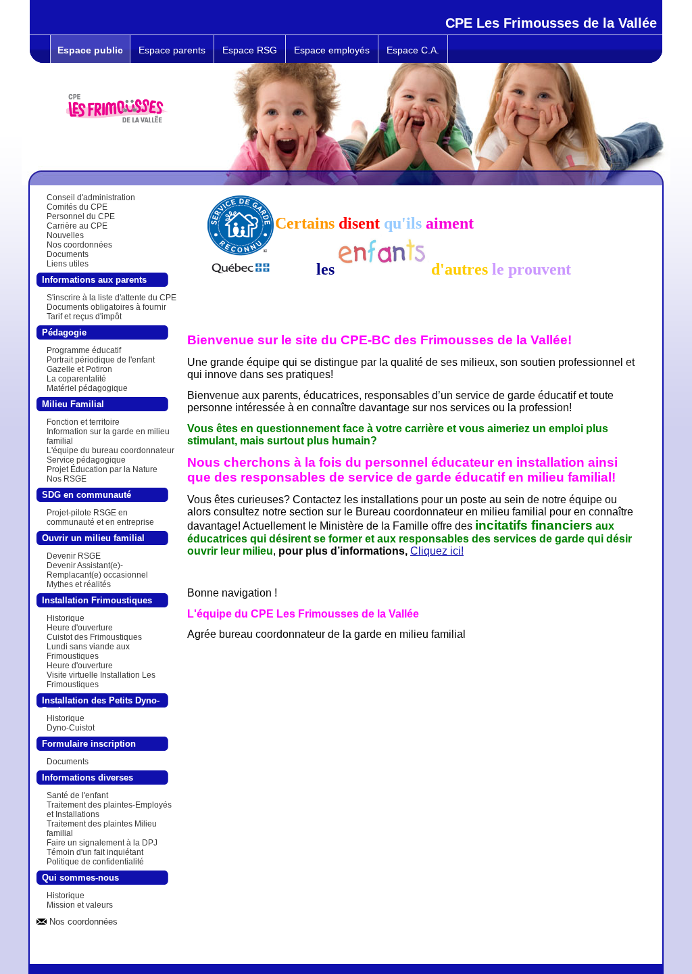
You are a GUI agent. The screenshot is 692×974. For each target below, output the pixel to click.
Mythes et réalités (79, 584)
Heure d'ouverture (80, 627)
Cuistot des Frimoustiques (94, 637)
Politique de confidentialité (95, 861)
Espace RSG (249, 50)
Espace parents (172, 50)
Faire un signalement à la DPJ (102, 843)
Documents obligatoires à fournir (106, 307)
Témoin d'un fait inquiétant (95, 852)
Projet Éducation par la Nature (102, 469)
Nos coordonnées (79, 245)
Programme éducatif (84, 350)
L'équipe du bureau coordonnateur (110, 450)
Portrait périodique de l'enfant (101, 360)
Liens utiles (68, 264)
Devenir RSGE (74, 556)
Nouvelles (65, 235)
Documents (68, 254)
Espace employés (332, 50)
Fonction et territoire (83, 422)
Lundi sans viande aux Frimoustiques (88, 651)
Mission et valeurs (80, 905)
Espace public (90, 50)
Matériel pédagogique (87, 388)
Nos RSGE (66, 479)
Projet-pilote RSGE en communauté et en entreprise (100, 517)
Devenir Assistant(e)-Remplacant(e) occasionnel (97, 570)
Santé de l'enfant (77, 795)
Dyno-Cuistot (71, 728)
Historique (65, 618)
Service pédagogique (86, 460)
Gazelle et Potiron (79, 369)
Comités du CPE (77, 207)
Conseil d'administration (91, 197)
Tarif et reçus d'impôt (84, 316)
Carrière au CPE (77, 226)
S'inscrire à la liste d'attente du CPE (111, 297)
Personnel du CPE (81, 216)
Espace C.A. (413, 50)
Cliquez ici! (437, 551)
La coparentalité (76, 379)
